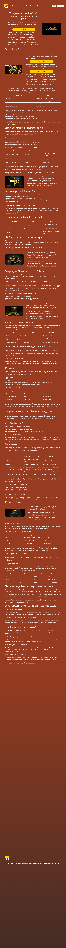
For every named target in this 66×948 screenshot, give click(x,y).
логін (10, 131)
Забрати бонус (24, 29)
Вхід (54, 5)
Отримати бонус (41, 71)
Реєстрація (60, 5)
